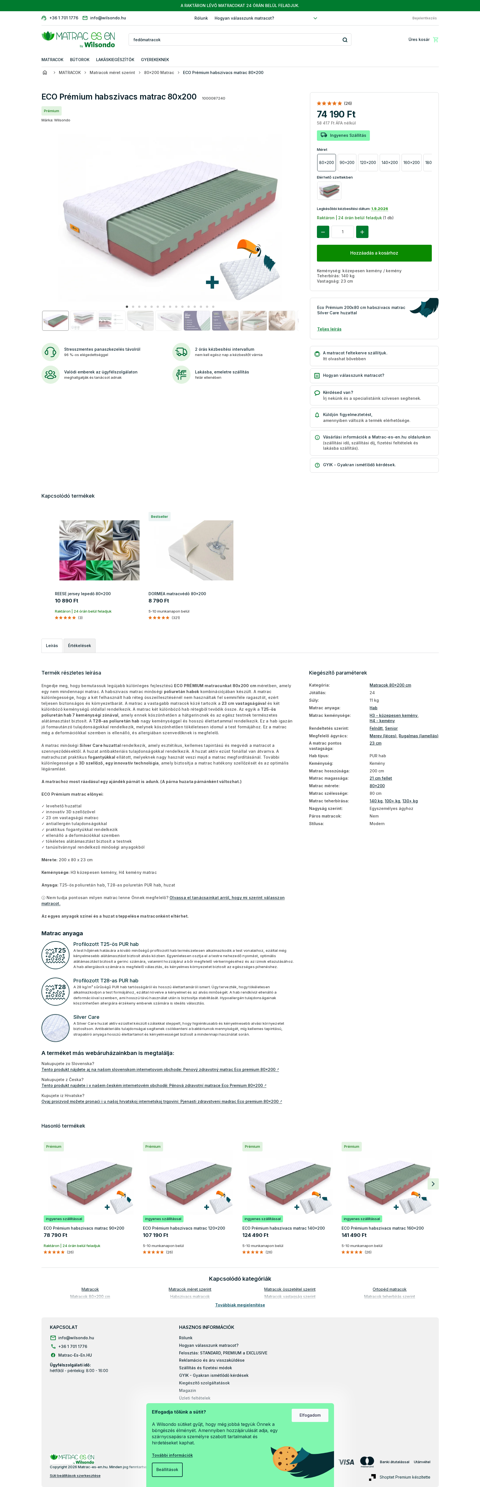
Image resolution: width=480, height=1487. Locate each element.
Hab (373, 707)
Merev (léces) (383, 735)
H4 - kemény (382, 720)
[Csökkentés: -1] (323, 232)
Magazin (187, 1390)
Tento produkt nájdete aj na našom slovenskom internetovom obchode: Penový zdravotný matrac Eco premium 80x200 (160, 1069)
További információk (172, 1455)
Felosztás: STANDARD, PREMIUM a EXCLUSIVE (223, 1352)
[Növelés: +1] (362, 232)
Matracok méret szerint (190, 1289)
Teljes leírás (329, 329)
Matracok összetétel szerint (290, 1289)
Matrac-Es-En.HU (75, 1355)
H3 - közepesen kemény (394, 715)
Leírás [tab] (52, 645)
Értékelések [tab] (79, 645)
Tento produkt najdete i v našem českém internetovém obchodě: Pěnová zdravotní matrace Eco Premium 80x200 (153, 1085)
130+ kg (410, 800)
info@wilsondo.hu (76, 1337)
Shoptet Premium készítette (405, 1477)
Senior (391, 728)
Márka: (55, 120)
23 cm (375, 743)
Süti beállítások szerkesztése (75, 1475)
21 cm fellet (381, 778)
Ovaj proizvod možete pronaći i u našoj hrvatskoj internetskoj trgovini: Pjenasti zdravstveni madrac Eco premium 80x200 (161, 1101)
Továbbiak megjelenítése (240, 1305)
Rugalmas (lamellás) (419, 735)
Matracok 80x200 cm (390, 685)
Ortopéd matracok (390, 1289)
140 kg (376, 800)
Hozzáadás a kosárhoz (374, 253)
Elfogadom (310, 1415)
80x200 (377, 785)
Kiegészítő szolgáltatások (204, 1382)
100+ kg (392, 800)
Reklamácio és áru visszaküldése (212, 1360)
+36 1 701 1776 (72, 1346)
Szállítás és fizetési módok (205, 1367)
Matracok (90, 1289)
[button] (127, 307)
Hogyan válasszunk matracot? (244, 18)
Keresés (345, 39)
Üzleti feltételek (194, 1398)
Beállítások (167, 1469)
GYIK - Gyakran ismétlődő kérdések (214, 1375)
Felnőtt (376, 728)
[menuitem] (52, 60)
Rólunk (201, 18)
